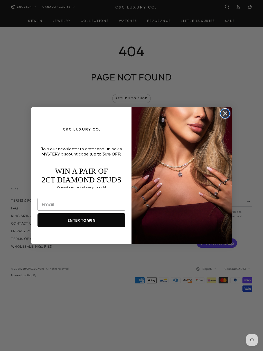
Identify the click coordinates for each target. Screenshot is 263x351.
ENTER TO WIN (82, 220)
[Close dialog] (225, 113)
